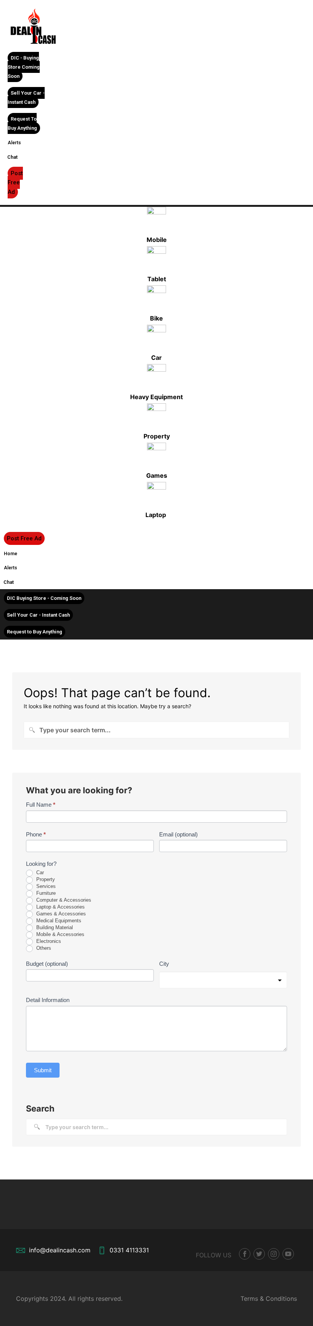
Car (39, 872)
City (164, 963)
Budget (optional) (47, 963)
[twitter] (259, 1254)
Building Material (54, 927)
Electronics (48, 941)
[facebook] (244, 1254)
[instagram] (273, 1254)
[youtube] (288, 1254)
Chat (12, 157)
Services (45, 886)
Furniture (45, 893)
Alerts (14, 142)
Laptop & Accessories (60, 907)
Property (45, 879)
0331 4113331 (129, 1250)
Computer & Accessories (63, 900)
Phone (36, 834)
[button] (24, 67)
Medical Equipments (58, 920)
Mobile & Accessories (59, 934)
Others (43, 948)
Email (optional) (178, 834)
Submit (43, 1070)
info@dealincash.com (59, 1250)
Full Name (40, 804)
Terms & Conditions (268, 1298)
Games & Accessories (60, 914)
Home (10, 553)
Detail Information (47, 1000)
